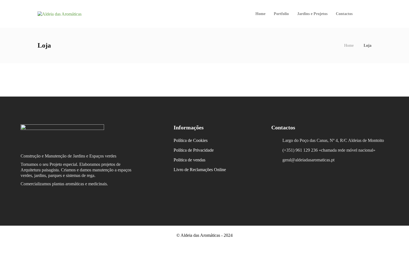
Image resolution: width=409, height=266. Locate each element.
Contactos (344, 14)
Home (260, 14)
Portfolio (281, 14)
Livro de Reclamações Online (200, 169)
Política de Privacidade (194, 150)
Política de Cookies (191, 140)
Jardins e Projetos (312, 14)
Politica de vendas (189, 159)
